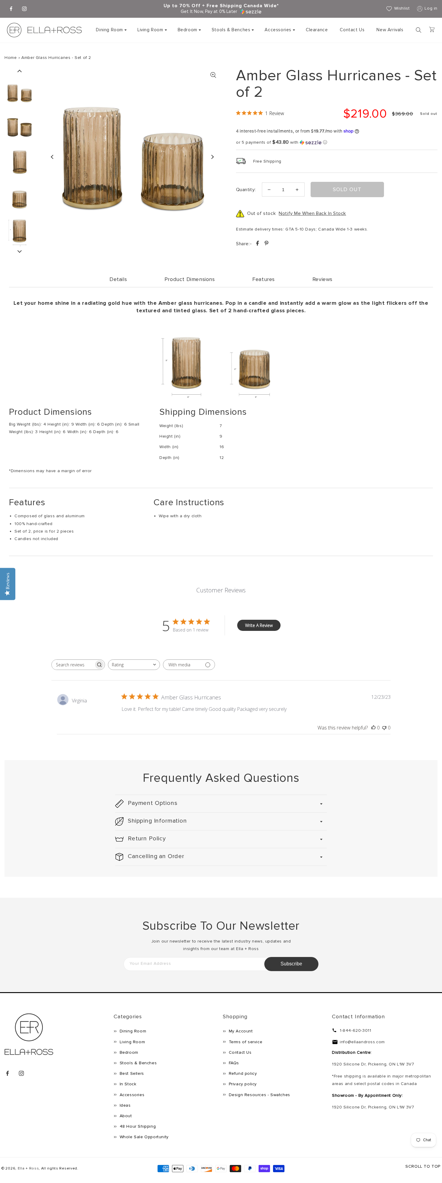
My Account (240, 1031)
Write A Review (259, 625)
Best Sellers (131, 1073)
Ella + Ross (28, 1168)
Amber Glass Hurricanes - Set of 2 (56, 57)
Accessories (278, 29)
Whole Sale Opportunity (143, 1136)
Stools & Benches (231, 29)
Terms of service (244, 1041)
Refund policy (242, 1073)
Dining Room (109, 29)
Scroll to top (422, 1166)
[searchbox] (73, 665)
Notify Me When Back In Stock (312, 213)
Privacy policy (242, 1084)
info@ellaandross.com (362, 1041)
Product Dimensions (189, 279)
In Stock (127, 1084)
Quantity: (246, 190)
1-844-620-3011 (355, 1030)
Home (11, 57)
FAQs (233, 1062)
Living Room (150, 29)
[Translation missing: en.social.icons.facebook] (258, 244)
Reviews (322, 279)
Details (118, 279)
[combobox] (134, 664)
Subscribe (291, 963)
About (125, 1115)
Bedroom (187, 29)
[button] (110, 30)
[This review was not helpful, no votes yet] (384, 727)
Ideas (124, 1105)
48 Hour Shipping (137, 1126)
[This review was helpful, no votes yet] (373, 727)
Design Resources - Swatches (258, 1094)
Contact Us (239, 1052)
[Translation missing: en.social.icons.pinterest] (266, 244)
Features (263, 279)
